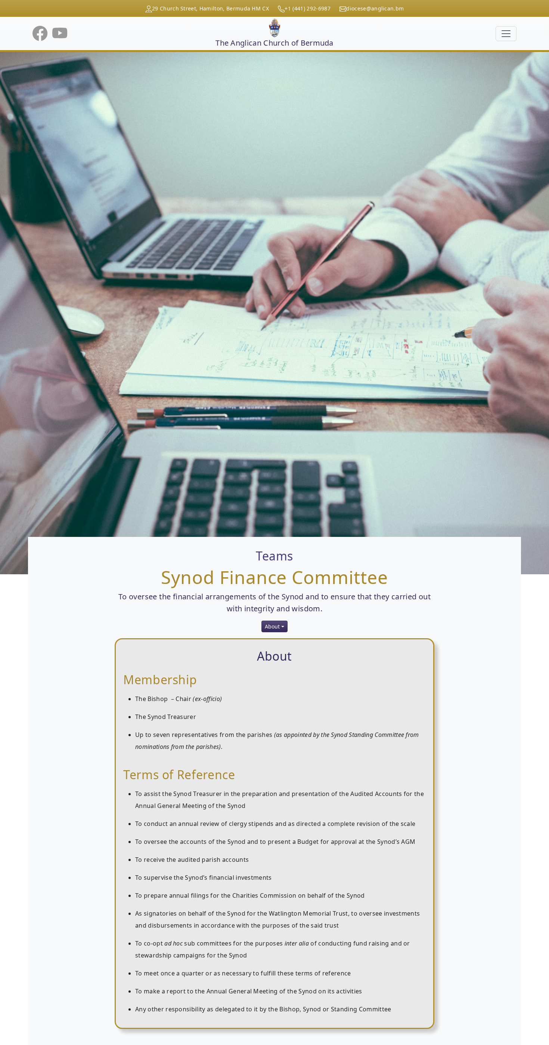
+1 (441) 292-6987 (307, 8)
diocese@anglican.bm (375, 8)
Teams (274, 556)
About (272, 626)
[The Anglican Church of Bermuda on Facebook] (40, 33)
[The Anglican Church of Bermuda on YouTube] (59, 33)
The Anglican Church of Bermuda (274, 43)
